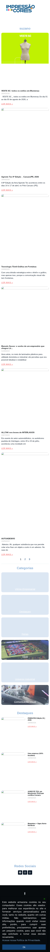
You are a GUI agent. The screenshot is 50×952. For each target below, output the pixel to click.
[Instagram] (25, 872)
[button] (43, 8)
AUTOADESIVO (8, 538)
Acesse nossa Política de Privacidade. (21, 940)
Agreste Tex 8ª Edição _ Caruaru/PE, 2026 (20, 177)
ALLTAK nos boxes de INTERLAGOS (17, 432)
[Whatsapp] (30, 872)
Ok (24, 947)
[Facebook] (20, 872)
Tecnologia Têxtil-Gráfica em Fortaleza (18, 267)
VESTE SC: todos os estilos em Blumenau (20, 91)
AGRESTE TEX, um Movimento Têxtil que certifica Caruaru (36, 793)
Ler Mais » (7, 104)
